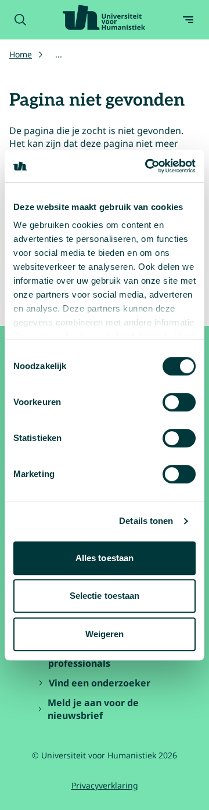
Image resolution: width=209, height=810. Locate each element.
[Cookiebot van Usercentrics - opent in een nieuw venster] (147, 165)
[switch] (179, 402)
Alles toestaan (104, 558)
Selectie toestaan (105, 596)
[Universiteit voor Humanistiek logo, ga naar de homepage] (104, 17)
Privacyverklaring (104, 785)
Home (20, 54)
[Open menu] (188, 19)
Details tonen (146, 521)
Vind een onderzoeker (99, 683)
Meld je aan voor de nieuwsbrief (93, 709)
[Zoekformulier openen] (20, 20)
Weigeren (104, 634)
